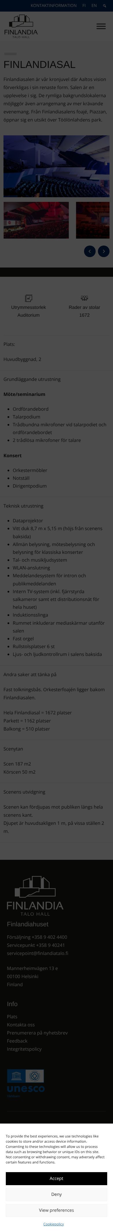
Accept (56, 1178)
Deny (56, 1194)
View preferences (56, 1210)
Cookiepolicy (53, 1224)
